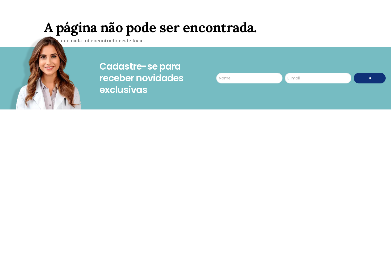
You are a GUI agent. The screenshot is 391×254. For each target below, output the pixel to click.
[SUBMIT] (370, 78)
